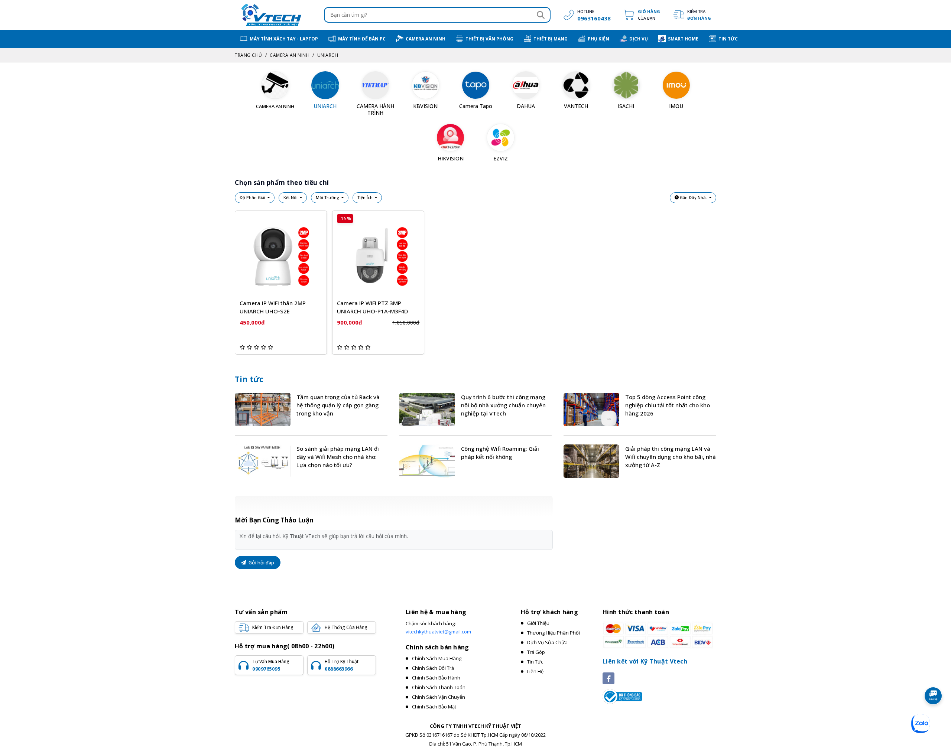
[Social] (608, 678)
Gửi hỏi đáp (260, 562)
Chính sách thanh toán (438, 687)
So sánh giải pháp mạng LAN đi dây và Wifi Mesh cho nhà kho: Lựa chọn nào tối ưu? (337, 457)
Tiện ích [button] (365, 197)
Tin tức (249, 379)
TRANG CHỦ (248, 55)
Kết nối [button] (291, 197)
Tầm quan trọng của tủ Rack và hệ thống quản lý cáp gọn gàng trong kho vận (338, 405)
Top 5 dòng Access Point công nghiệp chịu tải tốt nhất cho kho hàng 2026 (667, 405)
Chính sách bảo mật (434, 706)
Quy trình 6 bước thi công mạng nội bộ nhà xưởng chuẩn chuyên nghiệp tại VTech (503, 405)
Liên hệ (535, 671)
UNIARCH (327, 55)
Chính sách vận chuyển (438, 697)
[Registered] (622, 696)
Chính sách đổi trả (433, 668)
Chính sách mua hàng (436, 658)
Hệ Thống (346, 627)
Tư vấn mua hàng (270, 665)
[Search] (540, 15)
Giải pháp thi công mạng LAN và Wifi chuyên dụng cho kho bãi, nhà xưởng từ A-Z (670, 457)
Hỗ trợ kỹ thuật (341, 665)
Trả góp (536, 652)
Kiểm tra (699, 15)
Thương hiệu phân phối (553, 632)
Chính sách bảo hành (436, 677)
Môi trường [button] (328, 197)
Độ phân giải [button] (253, 197)
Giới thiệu (538, 623)
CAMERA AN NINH (289, 55)
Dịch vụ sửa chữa (547, 642)
